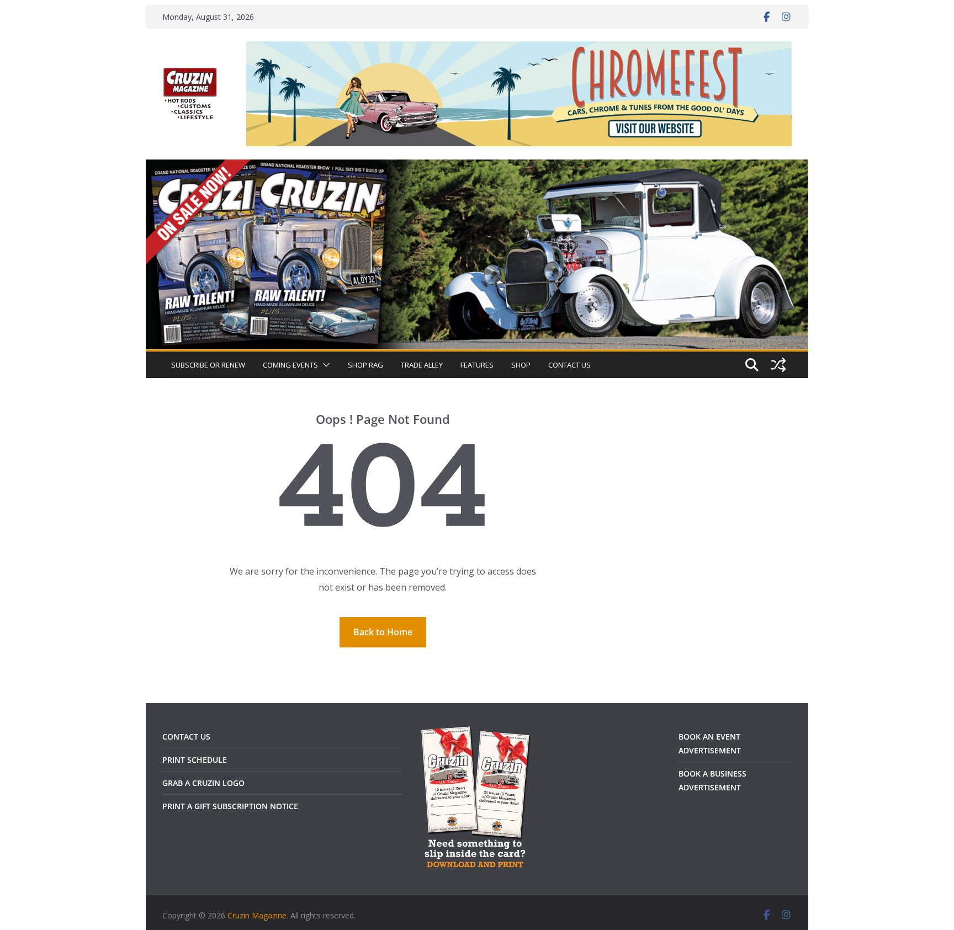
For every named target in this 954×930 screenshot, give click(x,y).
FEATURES (477, 365)
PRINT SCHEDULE (194, 759)
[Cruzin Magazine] (477, 167)
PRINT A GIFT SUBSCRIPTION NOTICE (230, 806)
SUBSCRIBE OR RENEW (208, 365)
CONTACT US (569, 365)
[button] (324, 365)
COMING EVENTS (290, 365)
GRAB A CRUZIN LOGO (203, 783)
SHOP (521, 365)
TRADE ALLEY (422, 365)
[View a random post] (778, 365)
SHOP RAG (365, 365)
